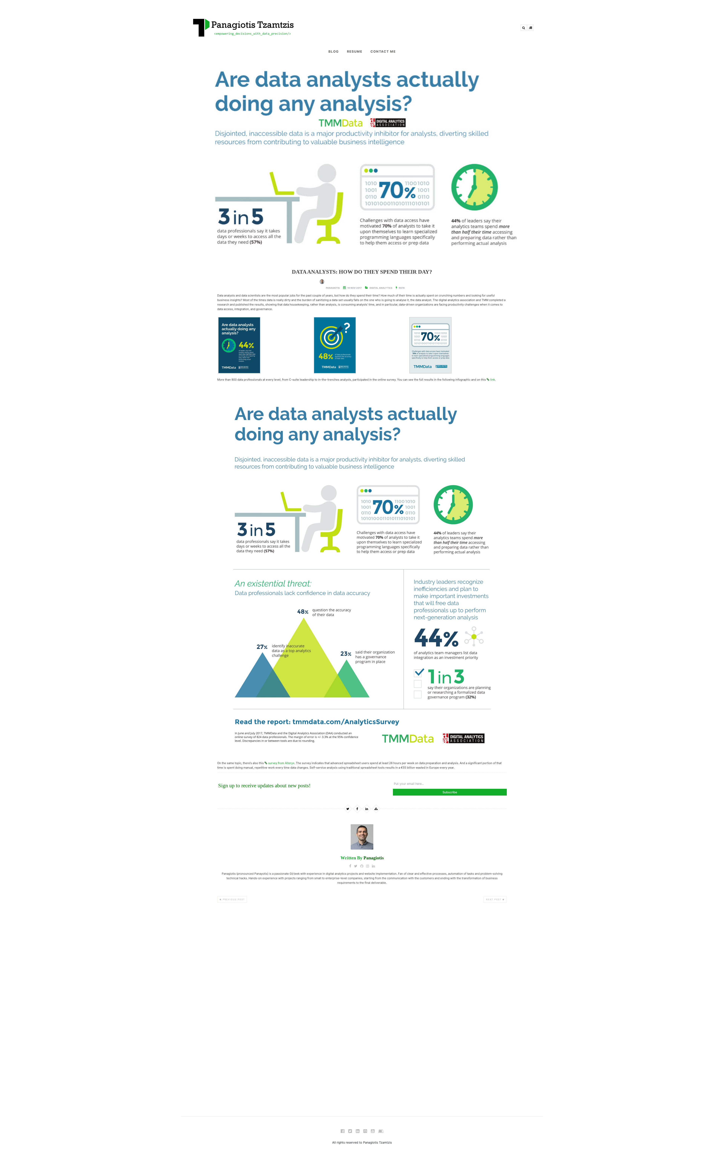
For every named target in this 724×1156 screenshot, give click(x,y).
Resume (354, 51)
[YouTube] (373, 1132)
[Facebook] (342, 1132)
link (492, 379)
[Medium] (381, 1132)
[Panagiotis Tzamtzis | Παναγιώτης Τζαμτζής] (362, 27)
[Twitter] (350, 1132)
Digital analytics (381, 287)
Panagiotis (333, 287)
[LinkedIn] (357, 1132)
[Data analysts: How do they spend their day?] (362, 160)
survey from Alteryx (281, 763)
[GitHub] (365, 1132)
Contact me (383, 51)
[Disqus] (362, 961)
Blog (333, 51)
